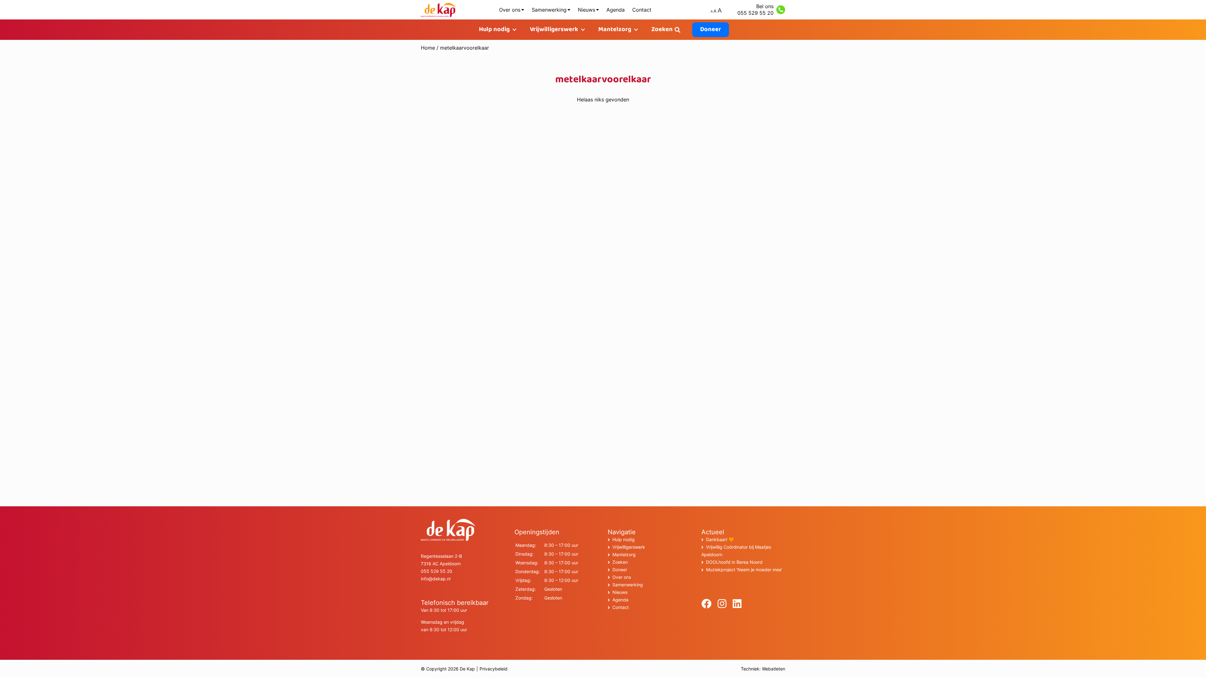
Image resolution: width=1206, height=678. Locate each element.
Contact (641, 10)
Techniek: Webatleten (763, 668)
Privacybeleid (494, 668)
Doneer (710, 29)
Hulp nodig (494, 29)
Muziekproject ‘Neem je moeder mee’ (744, 569)
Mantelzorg (614, 29)
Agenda (615, 10)
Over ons (509, 10)
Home (428, 48)
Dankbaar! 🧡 (720, 539)
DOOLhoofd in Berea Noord (734, 562)
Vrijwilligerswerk (554, 29)
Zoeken (662, 29)
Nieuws (586, 10)
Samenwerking (549, 10)
